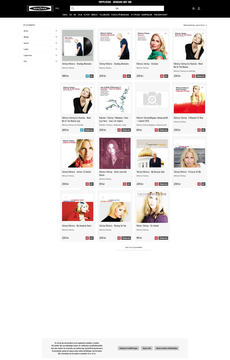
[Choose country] (193, 8)
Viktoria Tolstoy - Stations (147, 63)
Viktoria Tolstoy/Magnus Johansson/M (151, 125)
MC (75, 14)
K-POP (87, 14)
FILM (80, 14)
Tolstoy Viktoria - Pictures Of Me (187, 171)
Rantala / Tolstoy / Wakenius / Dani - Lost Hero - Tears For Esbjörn (114, 119)
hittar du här (91, 353)
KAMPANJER (146, 14)
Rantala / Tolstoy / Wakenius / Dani (112, 125)
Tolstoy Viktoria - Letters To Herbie (76, 171)
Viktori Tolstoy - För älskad (147, 225)
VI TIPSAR (135, 14)
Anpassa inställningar (128, 348)
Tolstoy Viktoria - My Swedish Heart (76, 225)
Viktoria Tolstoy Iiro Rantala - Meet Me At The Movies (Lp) (76, 119)
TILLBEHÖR (104, 14)
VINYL (65, 14)
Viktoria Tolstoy (68, 68)
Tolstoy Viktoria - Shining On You (112, 225)
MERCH (94, 14)
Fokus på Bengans (120, 14)
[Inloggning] (199, 8)
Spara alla (147, 348)
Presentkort (161, 14)
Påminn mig (201, 76)
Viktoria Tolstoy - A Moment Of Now (188, 117)
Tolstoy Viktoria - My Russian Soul (150, 171)
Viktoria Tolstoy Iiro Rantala (184, 71)
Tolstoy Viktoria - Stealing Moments (77, 63)
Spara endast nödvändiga (166, 348)
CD (70, 14)
